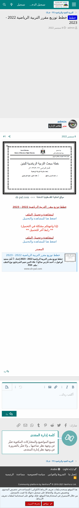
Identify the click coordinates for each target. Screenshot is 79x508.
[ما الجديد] (11, 4)
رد (5, 371)
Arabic (54, 469)
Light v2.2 (68, 469)
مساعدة (21, 474)
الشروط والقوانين (57, 474)
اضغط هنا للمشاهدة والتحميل (40, 218)
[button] (73, 387)
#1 (4, 136)
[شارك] (9, 137)
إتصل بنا (72, 474)
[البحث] (4, 4)
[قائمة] (74, 4)
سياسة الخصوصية (36, 474)
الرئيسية (9, 474)
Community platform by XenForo (47, 484)
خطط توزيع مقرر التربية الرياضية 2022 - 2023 (33, 255)
